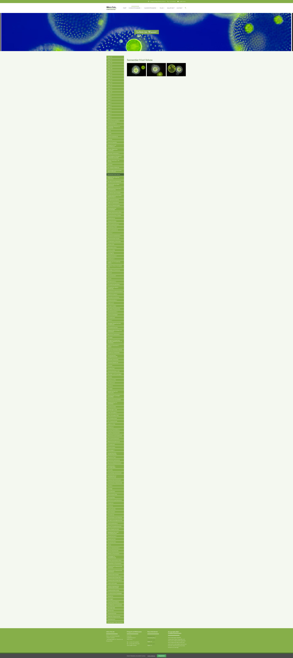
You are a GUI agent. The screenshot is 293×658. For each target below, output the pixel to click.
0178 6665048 (173, 1)
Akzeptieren (161, 656)
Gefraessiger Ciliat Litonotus (115, 622)
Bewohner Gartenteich (114, 334)
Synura (109, 278)
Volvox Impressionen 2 (113, 548)
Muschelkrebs (111, 491)
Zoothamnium (111, 619)
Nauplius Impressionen (114, 433)
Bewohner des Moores (113, 238)
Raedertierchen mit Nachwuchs (113, 392)
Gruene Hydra (111, 447)
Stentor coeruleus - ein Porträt (113, 161)
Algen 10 (110, 92)
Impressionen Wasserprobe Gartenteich (115, 571)
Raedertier (110, 596)
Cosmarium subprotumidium (115, 291)
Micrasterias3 (111, 317)
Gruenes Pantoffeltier (113, 602)
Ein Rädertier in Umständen (115, 605)
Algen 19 (110, 65)
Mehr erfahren (151, 656)
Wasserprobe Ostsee (113, 574)
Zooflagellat (111, 253)
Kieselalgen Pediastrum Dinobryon (114, 127)
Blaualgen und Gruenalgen (114, 374)
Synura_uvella (111, 250)
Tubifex (109, 133)
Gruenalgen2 (111, 450)
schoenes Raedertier (113, 362)
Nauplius (110, 485)
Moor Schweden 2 (112, 412)
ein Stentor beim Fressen (114, 192)
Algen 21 (110, 60)
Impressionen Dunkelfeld (114, 399)
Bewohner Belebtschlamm (114, 463)
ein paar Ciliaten (112, 306)
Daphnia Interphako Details (115, 349)
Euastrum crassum (112, 294)
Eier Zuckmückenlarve (113, 438)
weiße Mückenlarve (113, 136)
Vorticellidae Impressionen (115, 473)
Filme (162, 8)
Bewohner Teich (112, 457)
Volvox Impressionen (113, 550)
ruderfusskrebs (112, 509)
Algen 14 (110, 80)
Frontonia (110, 506)
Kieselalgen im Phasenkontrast (112, 557)
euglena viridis (111, 424)
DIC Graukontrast (112, 421)
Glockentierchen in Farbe (114, 215)
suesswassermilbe (112, 494)
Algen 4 (109, 109)
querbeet (110, 164)
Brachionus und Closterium (115, 435)
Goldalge (110, 488)
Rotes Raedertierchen (113, 529)
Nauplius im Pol (112, 380)
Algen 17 (110, 71)
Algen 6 (109, 103)
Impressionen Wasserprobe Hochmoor (115, 567)
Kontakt (179, 8)
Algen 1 (109, 118)
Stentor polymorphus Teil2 (114, 212)
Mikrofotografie (135, 8)
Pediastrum (111, 427)
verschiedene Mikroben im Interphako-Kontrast (114, 157)
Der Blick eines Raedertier (114, 181)
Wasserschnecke (112, 221)
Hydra (109, 130)
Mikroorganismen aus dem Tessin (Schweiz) (115, 171)
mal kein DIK (111, 244)
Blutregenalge (111, 607)
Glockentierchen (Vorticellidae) (112, 209)
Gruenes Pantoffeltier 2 (114, 430)
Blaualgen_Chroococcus (114, 270)
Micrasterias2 (111, 444)
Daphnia (110, 139)
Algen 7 (109, 100)
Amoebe (110, 377)
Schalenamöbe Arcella (113, 590)
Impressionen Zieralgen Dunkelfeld (114, 396)
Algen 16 (110, 74)
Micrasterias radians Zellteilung (113, 288)
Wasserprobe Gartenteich (114, 480)
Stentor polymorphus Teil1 (114, 560)
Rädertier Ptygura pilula (114, 616)
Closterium (110, 503)
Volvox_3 (110, 232)
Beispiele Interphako (113, 359)
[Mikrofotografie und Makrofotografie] (111, 8)
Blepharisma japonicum (114, 441)
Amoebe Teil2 (111, 368)
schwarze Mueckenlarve (114, 235)
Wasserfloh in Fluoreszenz (114, 563)
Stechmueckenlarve (113, 230)
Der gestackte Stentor (113, 199)
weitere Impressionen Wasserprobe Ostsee (113, 586)
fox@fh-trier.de (182, 1)
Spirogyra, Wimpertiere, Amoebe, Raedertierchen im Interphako (115, 341)
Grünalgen (110, 599)
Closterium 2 (111, 259)
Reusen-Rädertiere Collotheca (112, 150)
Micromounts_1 (151, 637)
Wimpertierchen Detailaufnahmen (112, 453)
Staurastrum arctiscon (113, 297)
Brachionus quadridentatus (115, 500)
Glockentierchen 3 (112, 311)
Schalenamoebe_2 (112, 300)
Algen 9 (109, 94)
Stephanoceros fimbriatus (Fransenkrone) (114, 189)
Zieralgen (110, 337)
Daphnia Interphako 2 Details (113, 346)
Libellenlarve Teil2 (112, 227)
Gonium (110, 273)
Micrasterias (111, 514)
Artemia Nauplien (112, 142)
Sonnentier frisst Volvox (114, 174)
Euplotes (110, 365)
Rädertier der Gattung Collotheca (113, 178)
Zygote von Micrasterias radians (114, 262)
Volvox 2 (110, 320)
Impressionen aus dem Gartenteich (113, 185)
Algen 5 (109, 106)
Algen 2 (109, 115)
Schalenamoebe (112, 406)
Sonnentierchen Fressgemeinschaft (112, 356)
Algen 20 (110, 63)
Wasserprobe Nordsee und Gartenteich (115, 331)
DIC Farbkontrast (112, 418)
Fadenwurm (111, 303)
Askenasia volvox (112, 247)
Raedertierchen (112, 539)
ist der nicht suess (112, 583)
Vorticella (110, 470)
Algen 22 (110, 57)
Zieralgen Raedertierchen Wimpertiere (114, 324)
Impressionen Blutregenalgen (112, 466)
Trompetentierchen (113, 327)
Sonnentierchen (112, 275)
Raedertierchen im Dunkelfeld (112, 403)
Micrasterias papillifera (114, 284)
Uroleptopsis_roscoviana (114, 241)
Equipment (170, 8)
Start (124, 8)
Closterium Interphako (114, 352)
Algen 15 (110, 77)
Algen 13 (110, 83)
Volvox (109, 545)
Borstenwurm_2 (112, 281)
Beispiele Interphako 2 (113, 153)
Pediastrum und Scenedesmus (112, 145)
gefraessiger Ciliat (112, 409)
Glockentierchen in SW (114, 371)
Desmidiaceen (111, 512)
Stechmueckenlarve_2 (113, 224)
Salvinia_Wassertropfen (114, 205)
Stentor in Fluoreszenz (113, 553)
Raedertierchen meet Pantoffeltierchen (113, 532)
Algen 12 (110, 86)
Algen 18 (110, 68)
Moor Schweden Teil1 (113, 415)
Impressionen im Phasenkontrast (112, 476)
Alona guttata (111, 497)
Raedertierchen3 (112, 256)
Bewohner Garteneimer (114, 460)
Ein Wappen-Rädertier (113, 167)
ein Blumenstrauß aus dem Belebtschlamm (114, 196)
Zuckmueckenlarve (113, 523)
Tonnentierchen (112, 542)
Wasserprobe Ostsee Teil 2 (114, 577)
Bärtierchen (111, 610)
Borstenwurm (111, 383)
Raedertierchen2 (112, 536)
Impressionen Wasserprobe (115, 483)
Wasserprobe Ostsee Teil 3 (114, 580)
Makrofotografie (151, 8)
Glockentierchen (112, 613)
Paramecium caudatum (114, 121)
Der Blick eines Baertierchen (115, 520)
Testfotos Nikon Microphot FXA (115, 266)
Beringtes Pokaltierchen (114, 309)
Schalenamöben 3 (112, 123)
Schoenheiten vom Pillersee (115, 517)
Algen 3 (109, 112)
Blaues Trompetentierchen (114, 526)
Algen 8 (109, 97)
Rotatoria (110, 385)
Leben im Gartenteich (113, 202)
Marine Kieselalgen (113, 314)
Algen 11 (110, 89)
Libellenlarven (111, 218)
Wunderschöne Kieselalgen (115, 593)
